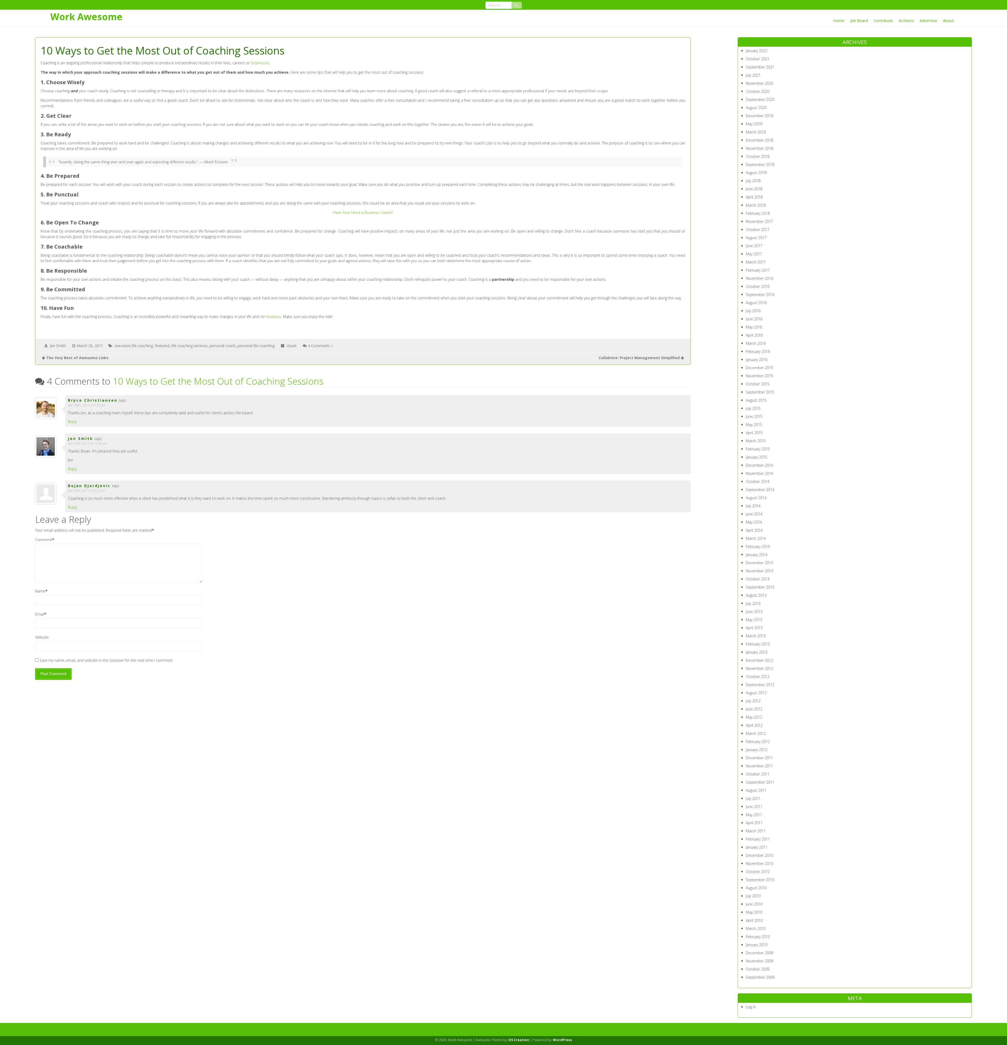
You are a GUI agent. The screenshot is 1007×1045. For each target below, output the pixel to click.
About (948, 20)
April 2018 (754, 197)
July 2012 (753, 700)
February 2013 (758, 644)
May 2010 (754, 912)
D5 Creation (518, 1039)
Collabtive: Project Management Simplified (639, 357)
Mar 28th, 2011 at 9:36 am (86, 405)
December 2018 (759, 140)
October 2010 (757, 871)
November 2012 (759, 668)
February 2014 (758, 546)
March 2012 (756, 733)
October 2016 (757, 286)
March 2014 (756, 538)
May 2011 (754, 814)
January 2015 (756, 457)
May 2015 (754, 424)
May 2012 (754, 717)
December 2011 (759, 757)
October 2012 (757, 676)
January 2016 (756, 359)
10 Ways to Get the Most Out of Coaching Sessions (218, 381)
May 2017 (754, 253)
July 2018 (753, 180)
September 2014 (760, 489)
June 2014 (754, 513)
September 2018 (760, 164)
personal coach (222, 345)
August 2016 (756, 302)
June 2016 (754, 318)
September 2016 (760, 294)
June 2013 (754, 611)
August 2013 (756, 595)
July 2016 (753, 310)
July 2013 (753, 603)
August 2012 (756, 692)
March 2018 (756, 205)
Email (39, 614)
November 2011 (759, 765)
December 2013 (759, 562)
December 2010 (759, 855)
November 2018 (759, 148)
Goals (292, 345)
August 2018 (756, 172)
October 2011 (757, 774)
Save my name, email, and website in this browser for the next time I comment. (106, 660)
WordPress (562, 1039)
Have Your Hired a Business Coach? (363, 212)
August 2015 (756, 400)
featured (162, 345)
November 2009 (759, 960)
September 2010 (760, 879)
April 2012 (754, 725)
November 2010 (759, 863)
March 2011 (756, 830)
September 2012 (760, 684)
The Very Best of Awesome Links (77, 357)
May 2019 (754, 123)
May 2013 (754, 619)
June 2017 (754, 245)
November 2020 (759, 83)
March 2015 (756, 440)
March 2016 (756, 343)
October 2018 (757, 156)
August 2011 (756, 790)
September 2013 (760, 587)
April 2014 (754, 530)
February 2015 (758, 448)
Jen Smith (58, 345)
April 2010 (754, 920)
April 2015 (754, 432)
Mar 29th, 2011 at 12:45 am (87, 443)
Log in (751, 1006)
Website (42, 637)
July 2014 (753, 505)
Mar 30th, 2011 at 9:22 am (86, 490)
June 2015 (754, 416)
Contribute (883, 20)
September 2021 (760, 66)
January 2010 (756, 944)
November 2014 (759, 473)
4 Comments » (320, 345)
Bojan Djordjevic (89, 485)
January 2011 (756, 847)
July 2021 (753, 75)
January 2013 (756, 652)
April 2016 (754, 335)
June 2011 (754, 806)
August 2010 (756, 887)
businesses (260, 62)
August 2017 (756, 237)
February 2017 (758, 270)
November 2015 (759, 375)
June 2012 (754, 709)
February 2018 (758, 213)
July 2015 (753, 408)
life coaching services (189, 345)
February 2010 (758, 936)
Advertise (928, 20)
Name (40, 591)
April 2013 (754, 627)
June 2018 (754, 188)
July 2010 (753, 895)
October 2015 (757, 383)
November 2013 (759, 570)
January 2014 (756, 554)
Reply (72, 421)
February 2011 (758, 839)
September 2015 (760, 392)
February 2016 (758, 351)
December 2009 (759, 952)
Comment (43, 539)
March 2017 (756, 262)
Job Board (859, 20)
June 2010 (754, 904)
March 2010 (756, 928)
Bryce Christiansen (92, 400)
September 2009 (760, 977)
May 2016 (754, 327)
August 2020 (756, 107)
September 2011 (760, 782)
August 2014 (756, 497)
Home (838, 20)
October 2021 (757, 58)
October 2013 (757, 579)
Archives (906, 20)
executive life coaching (134, 345)
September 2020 (760, 99)
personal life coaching (256, 345)
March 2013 (756, 635)
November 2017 (759, 221)
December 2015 (759, 367)
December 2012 (759, 660)
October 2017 (757, 229)
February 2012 (758, 741)
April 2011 (754, 822)
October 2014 (757, 481)
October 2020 (757, 91)
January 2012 (756, 749)
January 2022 (756, 50)
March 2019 (756, 132)
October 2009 (757, 969)
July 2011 (753, 798)
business (273, 316)
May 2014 (754, 522)
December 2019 (759, 115)
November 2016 (759, 278)
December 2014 (759, 465)
